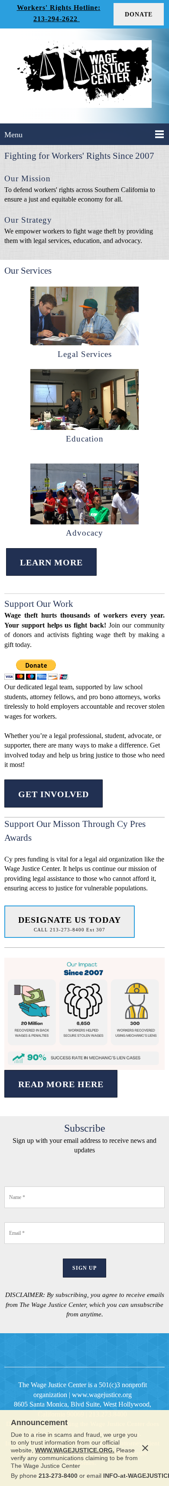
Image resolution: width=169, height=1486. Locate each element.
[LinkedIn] (84, 1350)
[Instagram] (105, 1350)
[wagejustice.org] (84, 76)
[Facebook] (63, 1350)
